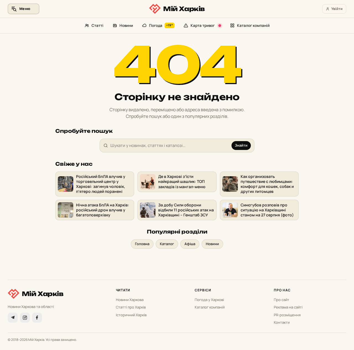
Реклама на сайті (288, 307)
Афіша (189, 243)
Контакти (282, 322)
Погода (161, 25)
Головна (142, 243)
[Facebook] (37, 318)
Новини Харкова (130, 299)
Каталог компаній (253, 25)
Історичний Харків (131, 314)
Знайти (241, 145)
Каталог (167, 243)
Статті (97, 25)
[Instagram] (25, 318)
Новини (126, 25)
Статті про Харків (131, 307)
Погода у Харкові (209, 299)
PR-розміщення (287, 314)
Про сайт (281, 299)
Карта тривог (203, 25)
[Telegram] (13, 318)
